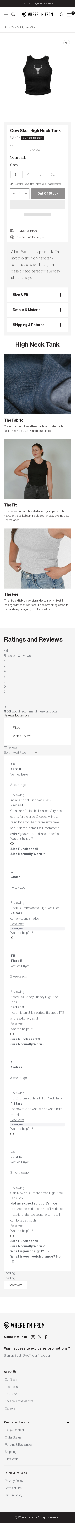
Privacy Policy (14, 1481)
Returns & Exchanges (18, 1444)
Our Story (11, 1379)
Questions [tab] (23, 715)
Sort (7, 752)
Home (7, 27)
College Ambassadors (19, 1401)
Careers (10, 1408)
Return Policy (13, 1495)
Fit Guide (11, 1394)
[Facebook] (47, 1337)
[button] (37, 205)
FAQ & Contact (14, 1430)
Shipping (11, 1452)
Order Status (13, 1437)
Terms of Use (13, 1488)
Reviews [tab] (10, 715)
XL (55, 175)
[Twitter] (40, 1337)
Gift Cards (11, 1459)
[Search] (13, 14)
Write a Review (24, 737)
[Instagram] (33, 1337)
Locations (11, 1386)
